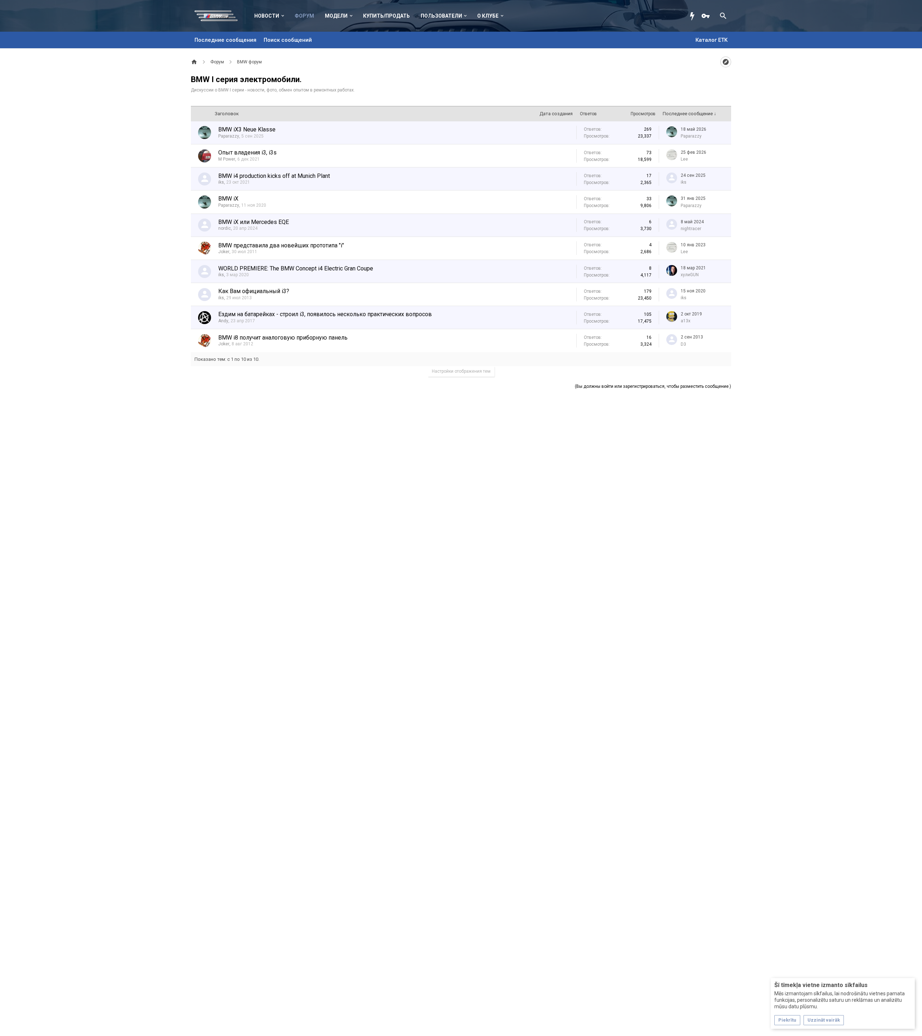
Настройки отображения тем (461, 371)
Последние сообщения (225, 40)
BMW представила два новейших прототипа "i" (281, 245)
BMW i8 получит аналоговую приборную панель (283, 337)
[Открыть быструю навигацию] (725, 62)
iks (221, 182)
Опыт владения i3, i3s (247, 152)
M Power (226, 159)
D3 (683, 344)
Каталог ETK (711, 40)
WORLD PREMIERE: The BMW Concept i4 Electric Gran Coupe (295, 268)
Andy (223, 320)
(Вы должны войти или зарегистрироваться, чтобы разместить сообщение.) (653, 386)
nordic (224, 228)
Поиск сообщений (288, 40)
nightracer (691, 228)
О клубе (487, 16)
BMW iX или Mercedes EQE (253, 222)
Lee (684, 159)
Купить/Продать (386, 16)
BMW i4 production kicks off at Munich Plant (274, 175)
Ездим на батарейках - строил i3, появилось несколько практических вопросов (325, 314)
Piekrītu (787, 1020)
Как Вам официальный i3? (253, 291)
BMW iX (228, 198)
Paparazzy (228, 136)
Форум (304, 16)
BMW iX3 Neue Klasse (247, 129)
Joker (223, 251)
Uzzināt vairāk (823, 1020)
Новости (266, 16)
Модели (336, 16)
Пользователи (441, 16)
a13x (685, 320)
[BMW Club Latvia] (219, 16)
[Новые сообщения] (694, 16)
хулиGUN (690, 274)
